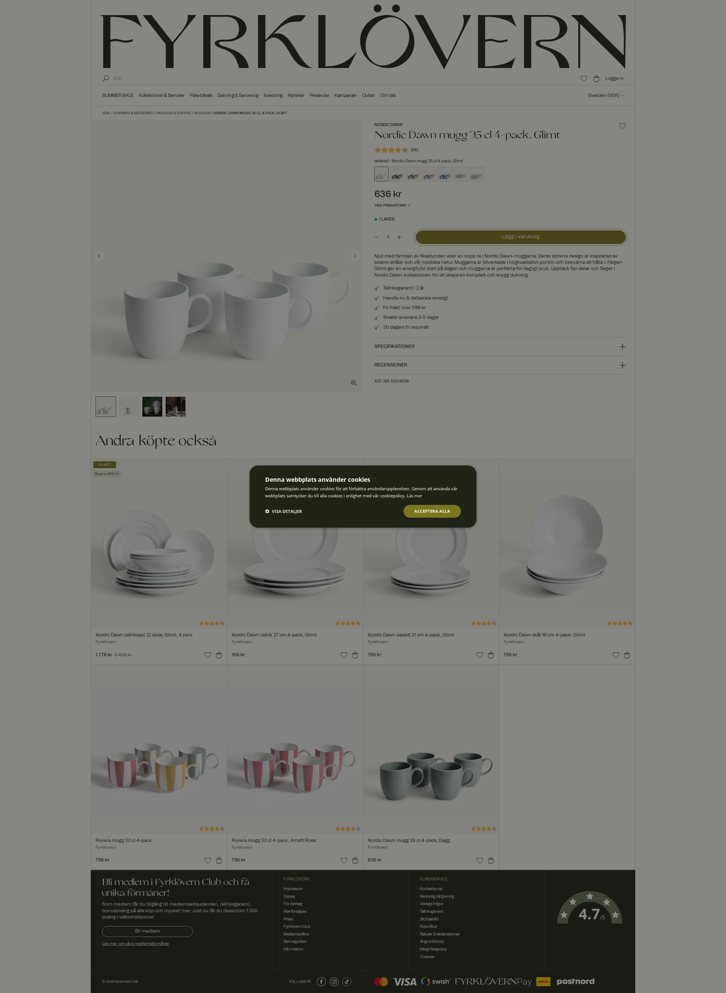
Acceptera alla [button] (432, 511)
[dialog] (363, 497)
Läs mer (414, 495)
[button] (283, 511)
